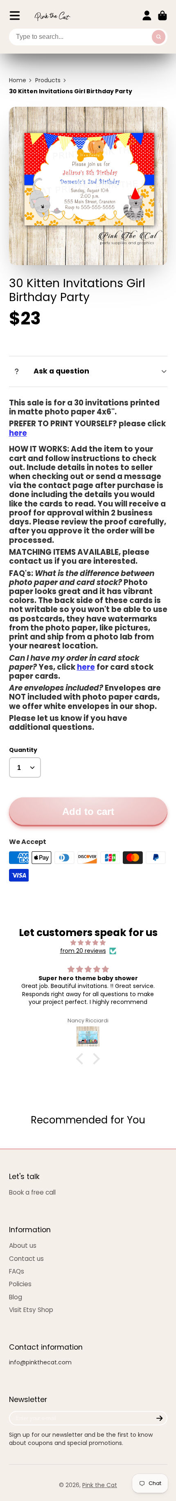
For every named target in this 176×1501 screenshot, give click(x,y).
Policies (20, 1284)
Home (17, 80)
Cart (162, 15)
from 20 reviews (83, 951)
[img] (88, 942)
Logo (52, 16)
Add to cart (88, 811)
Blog (15, 1297)
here (18, 433)
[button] (82, 1058)
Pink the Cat (99, 1485)
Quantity (23, 750)
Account (147, 15)
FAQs (16, 1271)
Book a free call (32, 1192)
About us (22, 1245)
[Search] (159, 37)
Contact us (26, 1258)
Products (48, 80)
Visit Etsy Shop (31, 1309)
